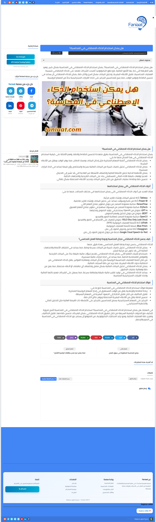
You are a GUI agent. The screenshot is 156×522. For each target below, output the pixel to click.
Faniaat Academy (88, 2)
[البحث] (4, 2)
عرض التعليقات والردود (48, 379)
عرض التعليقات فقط (64, 379)
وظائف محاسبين (76, 2)
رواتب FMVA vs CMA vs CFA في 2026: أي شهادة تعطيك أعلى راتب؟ (16, 160)
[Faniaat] (137, 23)
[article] (70, 351)
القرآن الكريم (65, 2)
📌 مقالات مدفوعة (145, 510)
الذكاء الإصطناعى (126, 53)
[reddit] (9, 2)
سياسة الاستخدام (71, 489)
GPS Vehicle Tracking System (20, 62)
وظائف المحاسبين (108, 492)
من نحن (74, 483)
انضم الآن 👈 (22, 489)
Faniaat (130, 519)
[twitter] (13, 2)
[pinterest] (16, 2)
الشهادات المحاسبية (107, 486)
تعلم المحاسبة (130, 2)
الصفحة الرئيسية (141, 2)
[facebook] (33, 2)
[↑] (78, 516)
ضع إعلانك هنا (20, 56)
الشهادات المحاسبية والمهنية (115, 2)
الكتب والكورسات (100, 2)
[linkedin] (30, 2)
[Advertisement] (41, 22)
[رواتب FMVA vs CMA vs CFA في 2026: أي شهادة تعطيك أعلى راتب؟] (34, 159)
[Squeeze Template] (151, 519)
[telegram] (26, 2)
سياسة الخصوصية (70, 486)
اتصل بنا (57, 2)
